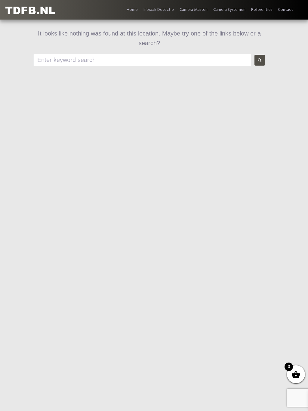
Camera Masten (194, 10)
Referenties (261, 10)
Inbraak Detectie (158, 10)
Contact (285, 10)
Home (132, 10)
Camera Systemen (229, 10)
